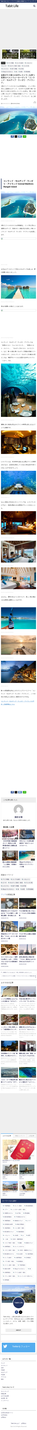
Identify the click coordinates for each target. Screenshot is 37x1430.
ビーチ (4, 65)
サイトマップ (5, 1391)
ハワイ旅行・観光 (9, 1261)
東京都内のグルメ (9, 1231)
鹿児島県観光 (8, 1216)
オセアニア (4, 1372)
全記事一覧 (4, 1398)
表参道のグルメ (19, 1220)
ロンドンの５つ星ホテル (25, 1276)
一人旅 (6, 1239)
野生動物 (28, 71)
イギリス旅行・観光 (9, 1250)
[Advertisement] (18, 29)
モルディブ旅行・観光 (14, 65)
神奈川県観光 (20, 1224)
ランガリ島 (26, 65)
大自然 (16, 1235)
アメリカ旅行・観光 (20, 1272)
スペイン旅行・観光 (9, 1265)
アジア (3, 62)
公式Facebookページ (7, 1412)
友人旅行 (20, 1254)
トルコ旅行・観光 (19, 1228)
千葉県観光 (7, 1205)
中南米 (3, 1370)
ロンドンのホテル (19, 1246)
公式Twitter (4, 1415)
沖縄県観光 (7, 1220)
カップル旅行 (20, 63)
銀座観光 (20, 1261)
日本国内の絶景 (8, 1224)
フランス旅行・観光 (9, 1276)
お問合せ (3, 1417)
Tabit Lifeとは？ (15, 1423)
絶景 (21, 71)
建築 (20, 1242)
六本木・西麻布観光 (17, 1239)
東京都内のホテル (9, 1254)
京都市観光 (19, 1257)
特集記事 (3, 1393)
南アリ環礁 (14, 68)
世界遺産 (6, 1280)
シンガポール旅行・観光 (18, 1209)
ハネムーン (29, 63)
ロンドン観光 (18, 1205)
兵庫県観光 (7, 1246)
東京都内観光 (29, 1205)
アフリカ (3, 1377)
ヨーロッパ (4, 1365)
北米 (2, 1367)
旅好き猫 (18, 817)
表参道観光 (21, 1231)
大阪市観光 (30, 1254)
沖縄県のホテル (8, 1213)
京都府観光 (7, 1272)
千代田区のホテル (20, 1216)
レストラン (5, 68)
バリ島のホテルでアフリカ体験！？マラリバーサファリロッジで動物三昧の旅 (18, 975)
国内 (2, 1379)
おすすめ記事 (5, 1396)
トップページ (5, 1400)
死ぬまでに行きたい (8, 71)
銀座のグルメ (29, 1242)
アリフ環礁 (11, 63)
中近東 (3, 1374)
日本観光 (28, 1257)
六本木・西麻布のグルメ (25, 1250)
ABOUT (18, 1330)
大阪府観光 (7, 1228)
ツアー (6, 1209)
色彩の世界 (7, 1268)
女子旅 (21, 68)
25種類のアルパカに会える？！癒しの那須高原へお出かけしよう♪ (17, 972)
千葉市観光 (22, 1265)
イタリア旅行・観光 (9, 1242)
